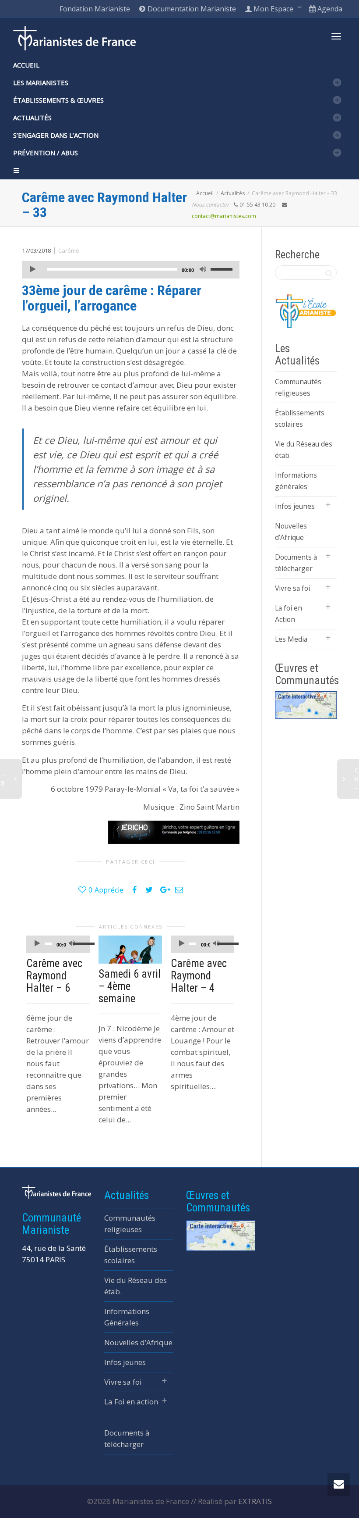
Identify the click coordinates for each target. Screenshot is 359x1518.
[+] (130, 950)
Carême (68, 250)
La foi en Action (288, 613)
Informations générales (296, 480)
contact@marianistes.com (224, 216)
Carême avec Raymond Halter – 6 (54, 975)
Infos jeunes (295, 506)
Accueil (26, 65)
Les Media (291, 639)
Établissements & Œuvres (58, 100)
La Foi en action (131, 1402)
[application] (130, 270)
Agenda (329, 9)
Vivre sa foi (292, 588)
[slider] (223, 269)
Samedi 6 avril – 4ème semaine (130, 986)
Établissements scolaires (299, 418)
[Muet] (203, 269)
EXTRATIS (255, 1501)
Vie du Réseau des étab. (303, 449)
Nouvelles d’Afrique (291, 531)
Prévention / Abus (45, 152)
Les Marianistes (40, 82)
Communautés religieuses (298, 387)
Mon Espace (273, 9)
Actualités (32, 117)
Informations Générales (126, 1317)
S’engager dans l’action (56, 135)
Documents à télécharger (296, 562)
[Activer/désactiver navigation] (336, 36)
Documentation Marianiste (191, 9)
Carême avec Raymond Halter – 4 (199, 975)
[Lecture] (32, 269)
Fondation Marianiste (95, 9)
